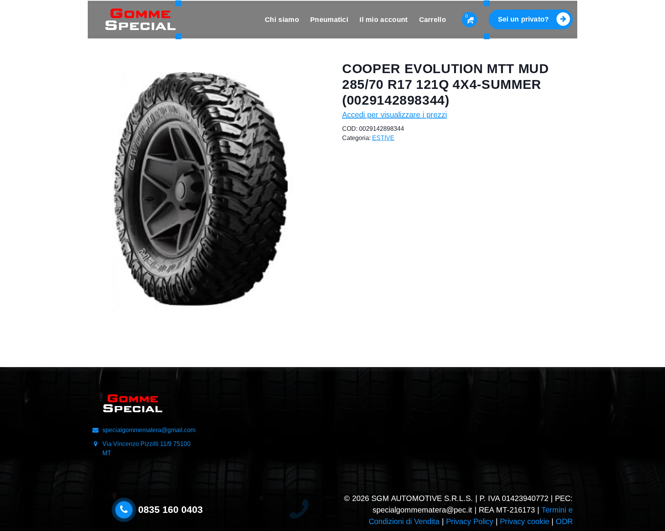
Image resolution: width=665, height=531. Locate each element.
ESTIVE (383, 138)
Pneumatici (329, 19)
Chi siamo (282, 19)
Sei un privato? (523, 19)
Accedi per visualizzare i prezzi (394, 114)
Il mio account (383, 19)
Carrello (432, 19)
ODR (564, 521)
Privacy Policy (469, 521)
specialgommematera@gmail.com (148, 430)
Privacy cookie (524, 521)
